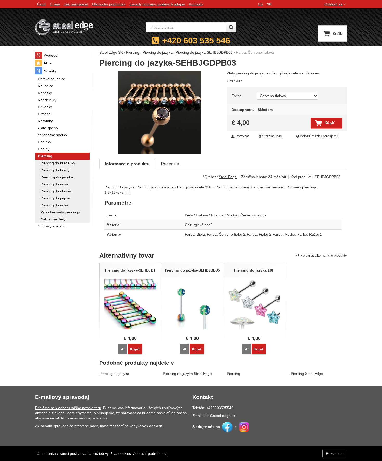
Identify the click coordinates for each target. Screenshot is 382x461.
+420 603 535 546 (196, 40)
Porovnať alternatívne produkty (323, 255)
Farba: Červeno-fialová (226, 234)
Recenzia (170, 163)
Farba (236, 96)
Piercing (233, 373)
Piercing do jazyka (114, 373)
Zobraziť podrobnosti (150, 453)
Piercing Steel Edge (307, 373)
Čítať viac (234, 81)
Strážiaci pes (272, 136)
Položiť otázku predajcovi (319, 136)
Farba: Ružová (309, 234)
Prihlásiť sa (333, 4)
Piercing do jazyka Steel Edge (187, 373)
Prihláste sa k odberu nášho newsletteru (68, 408)
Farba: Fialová (259, 234)
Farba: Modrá (284, 234)
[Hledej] (231, 27)
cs (260, 4)
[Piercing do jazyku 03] (160, 112)
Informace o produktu (127, 163)
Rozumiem (335, 453)
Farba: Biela (195, 234)
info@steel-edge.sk (219, 415)
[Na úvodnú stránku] (64, 27)
